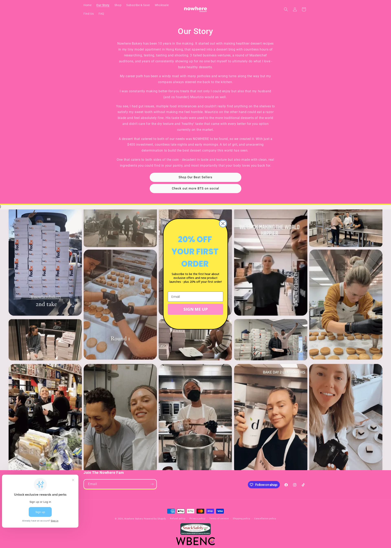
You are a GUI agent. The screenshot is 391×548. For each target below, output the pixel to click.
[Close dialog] (222, 223)
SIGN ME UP (195, 309)
